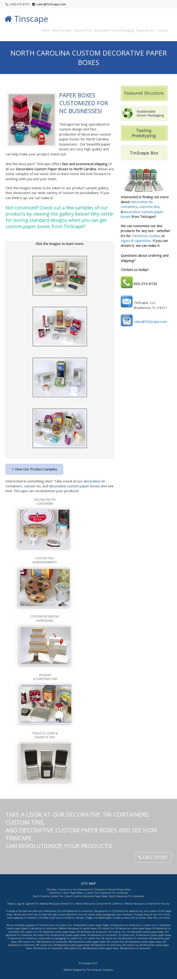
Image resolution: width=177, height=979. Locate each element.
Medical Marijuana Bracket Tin (57, 903)
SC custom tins (92, 938)
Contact (162, 30)
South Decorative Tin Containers (126, 896)
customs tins (149, 206)
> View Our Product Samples (34, 469)
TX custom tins (126, 935)
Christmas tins (46, 925)
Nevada (80, 917)
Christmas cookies (146, 235)
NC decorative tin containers (92, 931)
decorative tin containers (137, 204)
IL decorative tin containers (43, 928)
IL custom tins (148, 925)
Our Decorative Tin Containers (89, 889)
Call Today (155, 857)
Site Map (51, 889)
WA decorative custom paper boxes (100, 948)
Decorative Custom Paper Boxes (66, 892)
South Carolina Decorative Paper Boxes (86, 896)
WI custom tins (131, 945)
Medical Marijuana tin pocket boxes (78, 928)
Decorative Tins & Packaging (114, 30)
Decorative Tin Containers (114, 892)
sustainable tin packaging (52, 938)
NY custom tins (106, 928)
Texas (166, 917)
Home (45, 30)
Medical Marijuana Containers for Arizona (147, 903)
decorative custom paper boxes (74, 486)
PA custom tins (41, 935)
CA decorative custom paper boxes (91, 925)
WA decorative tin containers (135, 948)
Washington (105, 917)
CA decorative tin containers (125, 925)
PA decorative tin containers (102, 935)
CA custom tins (63, 925)
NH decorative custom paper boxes (143, 941)
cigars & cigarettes (136, 240)
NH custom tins (115, 941)
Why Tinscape (62, 30)
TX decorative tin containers (22, 938)
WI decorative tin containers (48, 948)
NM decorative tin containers (51, 941)
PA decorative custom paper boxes (68, 935)
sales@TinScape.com (51, 4)
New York (153, 917)
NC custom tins (29, 931)
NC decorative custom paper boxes (56, 931)
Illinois (142, 917)
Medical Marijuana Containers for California (99, 903)
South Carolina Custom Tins (48, 896)
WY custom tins (44, 945)
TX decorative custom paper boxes (153, 935)
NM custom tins (26, 941)
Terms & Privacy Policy (119, 889)
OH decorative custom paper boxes (145, 931)
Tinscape (30, 18)
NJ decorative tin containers (133, 938)
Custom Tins (82, 30)
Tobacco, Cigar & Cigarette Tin (23, 903)
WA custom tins (72, 948)
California (69, 917)
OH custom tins (116, 931)
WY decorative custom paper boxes (72, 945)
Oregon (89, 917)
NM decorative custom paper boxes (87, 941)
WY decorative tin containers (106, 945)
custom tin (32, 486)
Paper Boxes (145, 30)
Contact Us (64, 889)
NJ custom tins (109, 938)
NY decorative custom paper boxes (133, 928)
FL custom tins (75, 938)
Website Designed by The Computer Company (88, 969)
